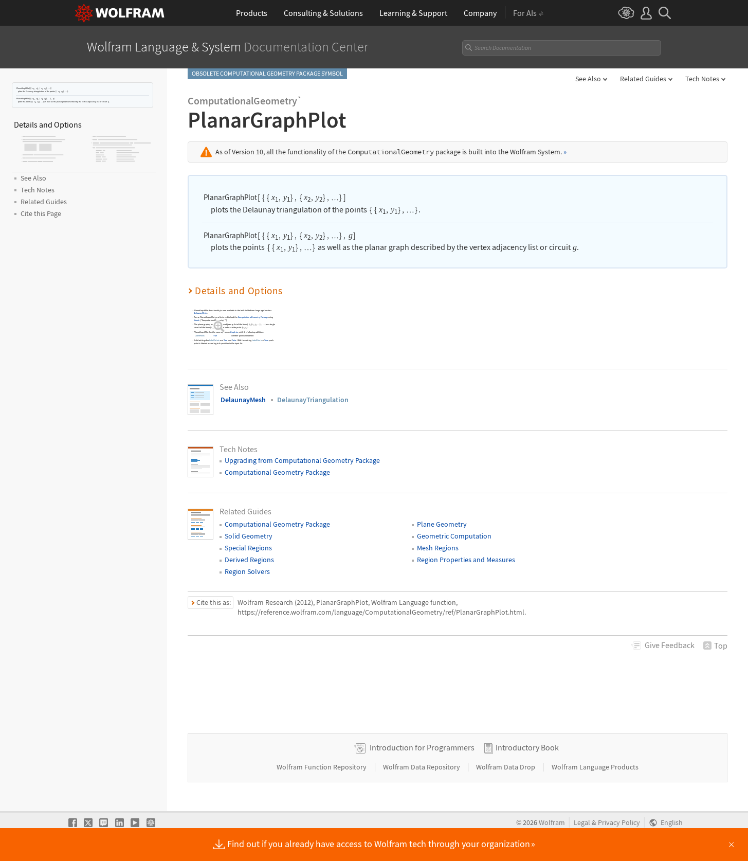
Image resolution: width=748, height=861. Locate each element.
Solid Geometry (248, 536)
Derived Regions (249, 559)
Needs (196, 320)
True (215, 336)
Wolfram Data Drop (506, 767)
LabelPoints (200, 336)
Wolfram (552, 822)
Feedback (670, 645)
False (234, 340)
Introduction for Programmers (422, 747)
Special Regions (248, 547)
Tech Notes (702, 78)
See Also (588, 78)
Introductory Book (527, 747)
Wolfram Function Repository (322, 767)
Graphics (234, 332)
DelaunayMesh (200, 313)
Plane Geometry (442, 524)
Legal (582, 822)
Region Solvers (247, 571)
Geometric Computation (454, 536)
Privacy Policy (619, 822)
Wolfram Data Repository (422, 767)
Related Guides (643, 78)
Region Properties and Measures (466, 559)
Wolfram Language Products (595, 767)
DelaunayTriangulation (313, 399)
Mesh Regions (438, 547)
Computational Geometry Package (253, 317)
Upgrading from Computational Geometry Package (302, 460)
